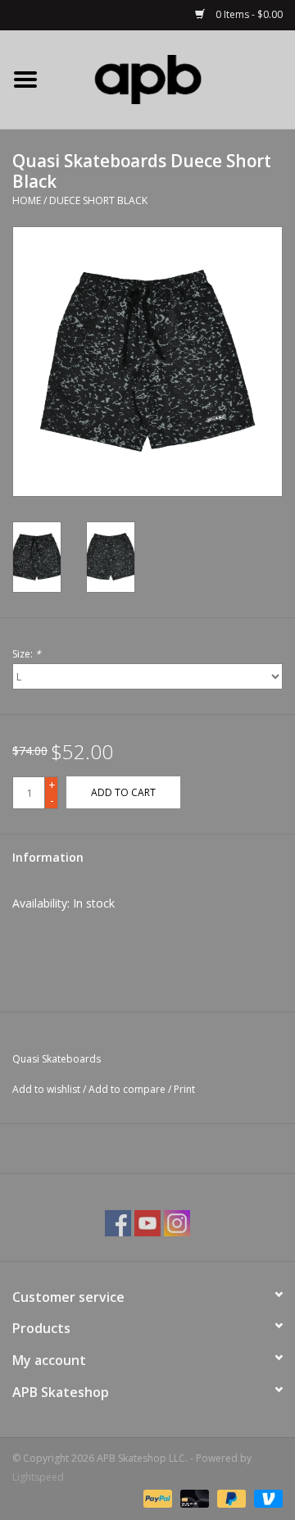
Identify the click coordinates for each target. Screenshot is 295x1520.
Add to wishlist (46, 1089)
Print (184, 1089)
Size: (26, 654)
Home (26, 200)
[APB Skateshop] (172, 78)
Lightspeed (38, 1477)
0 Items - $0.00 (248, 14)
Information (48, 857)
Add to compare (128, 1089)
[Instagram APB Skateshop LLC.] (177, 1223)
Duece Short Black (98, 200)
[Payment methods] (156, 1497)
